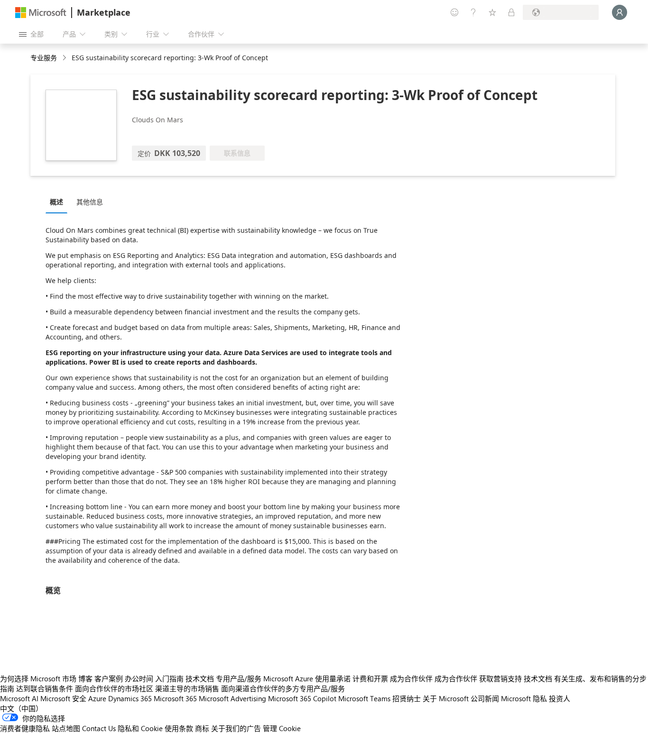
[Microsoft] (40, 12)
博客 (85, 678)
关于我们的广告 (236, 728)
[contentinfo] (65, 58)
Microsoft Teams (364, 698)
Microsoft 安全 (63, 698)
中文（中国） (21, 708)
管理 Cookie (282, 728)
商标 (202, 728)
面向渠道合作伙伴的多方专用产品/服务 (283, 688)
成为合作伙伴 (411, 678)
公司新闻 (485, 698)
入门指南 (169, 678)
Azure (97, 698)
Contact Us (99, 728)
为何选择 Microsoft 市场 (38, 678)
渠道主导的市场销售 (187, 688)
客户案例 (108, 678)
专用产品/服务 (238, 678)
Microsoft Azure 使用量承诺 (307, 678)
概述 (56, 201)
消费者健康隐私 (25, 728)
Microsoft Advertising (232, 698)
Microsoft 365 (175, 698)
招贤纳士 (406, 698)
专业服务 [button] (43, 57)
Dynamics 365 (130, 698)
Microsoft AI (19, 698)
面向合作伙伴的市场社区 (114, 688)
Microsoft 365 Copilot (302, 698)
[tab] (59, 201)
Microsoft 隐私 (524, 698)
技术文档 (199, 678)
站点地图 (66, 728)
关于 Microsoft (446, 698)
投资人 (559, 698)
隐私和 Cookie (140, 728)
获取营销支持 (500, 678)
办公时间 (139, 678)
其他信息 (89, 201)
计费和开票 (370, 678)
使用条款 (179, 728)
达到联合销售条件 (44, 688)
